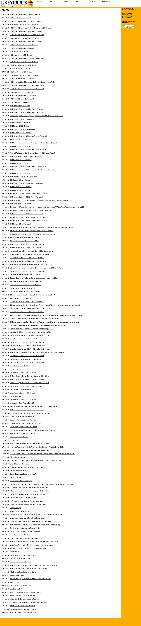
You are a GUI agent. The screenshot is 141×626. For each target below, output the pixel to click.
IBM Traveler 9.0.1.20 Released (20, 139)
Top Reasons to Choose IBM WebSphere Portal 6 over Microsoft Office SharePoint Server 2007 (42, 454)
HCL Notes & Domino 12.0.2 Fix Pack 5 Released (27, 35)
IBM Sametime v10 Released (20, 106)
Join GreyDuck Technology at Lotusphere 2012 (26, 281)
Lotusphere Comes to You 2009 (20, 389)
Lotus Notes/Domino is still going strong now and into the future (31, 545)
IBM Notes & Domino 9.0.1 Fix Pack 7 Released (26, 183)
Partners (65, 1)
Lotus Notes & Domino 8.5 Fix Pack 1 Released (26, 386)
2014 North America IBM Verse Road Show (24, 241)
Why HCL (52, 1)
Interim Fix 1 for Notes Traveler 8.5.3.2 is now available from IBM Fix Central (35, 268)
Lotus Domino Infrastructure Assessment (23, 427)
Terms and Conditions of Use (129, 21)
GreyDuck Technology (127, 8)
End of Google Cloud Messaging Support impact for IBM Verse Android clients (36, 116)
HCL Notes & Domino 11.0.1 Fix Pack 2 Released (27, 89)
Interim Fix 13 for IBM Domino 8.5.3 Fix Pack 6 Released (29, 193)
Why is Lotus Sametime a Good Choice (23, 572)
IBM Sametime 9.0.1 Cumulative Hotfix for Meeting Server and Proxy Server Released (39, 200)
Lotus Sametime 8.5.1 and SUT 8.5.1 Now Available (27, 345)
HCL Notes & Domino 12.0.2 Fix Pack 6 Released (27, 21)
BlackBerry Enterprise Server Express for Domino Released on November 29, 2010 (38, 325)
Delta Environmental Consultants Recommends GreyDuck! (30, 504)
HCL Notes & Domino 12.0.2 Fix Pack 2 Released (27, 58)
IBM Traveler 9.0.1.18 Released (20, 160)
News (77, 1)
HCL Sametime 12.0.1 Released (21, 72)
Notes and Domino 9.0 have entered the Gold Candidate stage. (31, 251)
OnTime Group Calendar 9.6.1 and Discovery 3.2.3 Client (29, 383)
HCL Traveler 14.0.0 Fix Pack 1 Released (24, 45)
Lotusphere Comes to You (19, 437)
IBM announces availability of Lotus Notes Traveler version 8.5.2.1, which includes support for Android (44, 322)
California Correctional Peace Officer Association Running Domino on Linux (35, 460)
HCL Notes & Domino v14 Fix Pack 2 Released (26, 41)
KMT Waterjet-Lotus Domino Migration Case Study (27, 501)
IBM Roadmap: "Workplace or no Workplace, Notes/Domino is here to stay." (35, 525)
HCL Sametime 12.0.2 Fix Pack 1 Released (25, 38)
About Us (39, 1)
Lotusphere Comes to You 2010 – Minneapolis (25, 359)
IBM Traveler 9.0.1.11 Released (20, 190)
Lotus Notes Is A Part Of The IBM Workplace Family (27, 494)
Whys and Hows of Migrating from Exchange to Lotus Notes (30, 443)
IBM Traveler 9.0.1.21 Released (20, 133)
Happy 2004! (14, 552)
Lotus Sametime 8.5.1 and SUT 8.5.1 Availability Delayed (29, 349)
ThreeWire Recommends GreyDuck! (22, 606)
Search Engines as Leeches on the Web (23, 474)
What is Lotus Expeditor (18, 457)
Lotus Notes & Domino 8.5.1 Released (23, 373)
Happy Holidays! (15, 440)
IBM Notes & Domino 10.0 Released (22, 129)
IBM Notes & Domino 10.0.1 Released (23, 119)
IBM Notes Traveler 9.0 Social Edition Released (26, 248)
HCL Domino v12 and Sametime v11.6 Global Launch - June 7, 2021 (33, 82)
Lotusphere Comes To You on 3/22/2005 (23, 497)
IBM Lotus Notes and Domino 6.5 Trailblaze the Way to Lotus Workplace (34, 565)
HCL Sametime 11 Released (19, 102)
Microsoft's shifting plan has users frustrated (25, 599)
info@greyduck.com (127, 14)
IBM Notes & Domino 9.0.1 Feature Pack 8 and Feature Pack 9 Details (34, 170)
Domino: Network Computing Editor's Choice (25, 528)
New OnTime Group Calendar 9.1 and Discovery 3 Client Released (33, 430)
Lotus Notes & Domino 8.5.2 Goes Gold (23, 339)
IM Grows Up (14, 582)
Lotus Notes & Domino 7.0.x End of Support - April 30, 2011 (30, 308)
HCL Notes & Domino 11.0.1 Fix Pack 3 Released (27, 85)
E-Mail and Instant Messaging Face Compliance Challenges (30, 521)
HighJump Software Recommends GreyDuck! (25, 612)
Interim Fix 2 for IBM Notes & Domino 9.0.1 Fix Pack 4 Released (31, 231)
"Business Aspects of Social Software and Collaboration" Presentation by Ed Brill (37, 447)
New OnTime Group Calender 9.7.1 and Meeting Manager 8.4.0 (31, 329)
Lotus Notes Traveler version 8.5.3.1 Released (25, 285)
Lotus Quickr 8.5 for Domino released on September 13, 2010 (31, 332)
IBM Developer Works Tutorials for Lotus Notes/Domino (28, 568)
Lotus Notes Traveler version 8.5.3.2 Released (25, 275)
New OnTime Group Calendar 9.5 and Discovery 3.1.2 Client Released (34, 406)
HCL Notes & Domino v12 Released (22, 79)
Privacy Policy (125, 22)
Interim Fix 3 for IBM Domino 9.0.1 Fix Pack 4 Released (29, 217)
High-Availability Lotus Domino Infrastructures (25, 423)
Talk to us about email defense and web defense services (29, 450)
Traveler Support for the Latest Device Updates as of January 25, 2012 (34, 278)
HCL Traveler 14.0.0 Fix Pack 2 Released (24, 24)
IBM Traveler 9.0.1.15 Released (20, 180)
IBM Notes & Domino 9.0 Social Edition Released (27, 244)
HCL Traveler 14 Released (19, 52)
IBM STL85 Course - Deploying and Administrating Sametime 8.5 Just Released (37, 352)
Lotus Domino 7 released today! (21, 481)
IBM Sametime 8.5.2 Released (20, 298)
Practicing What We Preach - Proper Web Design (26, 538)
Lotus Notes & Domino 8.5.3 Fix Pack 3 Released (27, 258)
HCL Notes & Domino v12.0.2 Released (23, 65)
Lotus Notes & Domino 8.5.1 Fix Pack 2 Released (27, 362)
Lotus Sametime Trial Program (20, 562)
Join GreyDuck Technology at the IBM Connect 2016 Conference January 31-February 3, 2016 (42, 227)
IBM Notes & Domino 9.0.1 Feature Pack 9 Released (28, 149)
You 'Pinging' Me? (16, 589)
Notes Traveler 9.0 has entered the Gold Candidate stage (29, 254)
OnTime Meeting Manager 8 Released (23, 416)
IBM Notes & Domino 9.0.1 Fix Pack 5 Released (26, 214)
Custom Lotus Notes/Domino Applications (24, 420)
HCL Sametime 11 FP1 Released (21, 92)
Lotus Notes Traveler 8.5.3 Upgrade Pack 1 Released (28, 261)
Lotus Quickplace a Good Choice (21, 585)
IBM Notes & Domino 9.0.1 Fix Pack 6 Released (26, 197)
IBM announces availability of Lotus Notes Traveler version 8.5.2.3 (32, 295)
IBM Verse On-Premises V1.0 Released (23, 177)
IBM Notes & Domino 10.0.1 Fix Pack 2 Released (26, 109)
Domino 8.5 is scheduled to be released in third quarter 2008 (30, 413)
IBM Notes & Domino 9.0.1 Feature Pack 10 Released (28, 136)
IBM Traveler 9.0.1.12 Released (20, 187)
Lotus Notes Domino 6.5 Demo (20, 535)
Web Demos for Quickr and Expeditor (22, 433)
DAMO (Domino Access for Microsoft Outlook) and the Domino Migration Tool (36, 514)
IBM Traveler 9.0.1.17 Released (20, 163)
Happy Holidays (15, 369)
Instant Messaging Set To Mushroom (22, 596)
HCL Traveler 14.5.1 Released (20, 18)
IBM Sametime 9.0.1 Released (20, 204)
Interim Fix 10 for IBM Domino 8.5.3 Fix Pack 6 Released (29, 220)
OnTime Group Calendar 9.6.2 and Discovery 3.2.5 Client (29, 376)
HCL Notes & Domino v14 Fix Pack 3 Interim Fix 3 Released (30, 28)
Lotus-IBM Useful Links (18, 470)
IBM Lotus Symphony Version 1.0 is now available (27, 410)
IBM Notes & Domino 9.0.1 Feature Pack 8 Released (28, 166)
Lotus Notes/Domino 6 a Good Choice (23, 555)
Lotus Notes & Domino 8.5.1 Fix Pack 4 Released (27, 342)
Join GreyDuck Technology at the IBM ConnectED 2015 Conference (33, 234)
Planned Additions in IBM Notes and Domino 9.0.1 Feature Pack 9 (32, 153)
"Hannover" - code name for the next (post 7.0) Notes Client (30, 491)
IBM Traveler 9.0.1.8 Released (20, 224)
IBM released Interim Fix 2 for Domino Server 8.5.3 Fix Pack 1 (31, 264)
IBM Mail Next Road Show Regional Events (25, 237)
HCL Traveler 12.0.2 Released (20, 68)
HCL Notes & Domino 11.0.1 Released (23, 95)
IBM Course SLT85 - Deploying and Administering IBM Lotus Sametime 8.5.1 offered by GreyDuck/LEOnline (46, 315)
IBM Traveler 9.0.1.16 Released (20, 173)
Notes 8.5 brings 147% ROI (19, 366)
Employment (92, 1)
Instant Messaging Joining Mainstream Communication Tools (30, 579)
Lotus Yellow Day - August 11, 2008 (22, 403)
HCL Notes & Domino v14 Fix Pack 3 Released (26, 31)
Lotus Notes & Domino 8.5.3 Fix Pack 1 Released (27, 271)
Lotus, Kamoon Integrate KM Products (23, 609)
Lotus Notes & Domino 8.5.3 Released (23, 288)
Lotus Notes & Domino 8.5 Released (22, 393)
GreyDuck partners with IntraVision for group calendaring (29, 487)
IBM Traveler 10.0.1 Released (20, 122)
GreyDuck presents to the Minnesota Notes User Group (28, 602)
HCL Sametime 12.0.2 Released (21, 55)
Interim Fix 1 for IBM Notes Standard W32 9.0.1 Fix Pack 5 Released (33, 210)
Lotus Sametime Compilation (20, 558)
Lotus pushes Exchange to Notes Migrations (25, 531)
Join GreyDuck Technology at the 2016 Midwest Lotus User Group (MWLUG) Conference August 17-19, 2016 (47, 207)
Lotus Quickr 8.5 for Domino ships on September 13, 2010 (29, 335)
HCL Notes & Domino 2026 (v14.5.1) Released (26, 14)
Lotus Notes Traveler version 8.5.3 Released (25, 291)
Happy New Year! (16, 396)
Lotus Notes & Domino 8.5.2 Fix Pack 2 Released (27, 312)
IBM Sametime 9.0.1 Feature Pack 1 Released (25, 156)
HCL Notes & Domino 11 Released (22, 99)
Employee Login (105, 1)
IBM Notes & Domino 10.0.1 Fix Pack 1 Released (26, 112)
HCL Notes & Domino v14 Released (22, 48)
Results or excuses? (17, 575)
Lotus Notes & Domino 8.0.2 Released (23, 400)
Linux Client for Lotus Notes (19, 464)
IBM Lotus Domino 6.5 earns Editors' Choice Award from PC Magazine (34, 541)
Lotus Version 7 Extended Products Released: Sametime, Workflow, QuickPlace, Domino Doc (41, 484)
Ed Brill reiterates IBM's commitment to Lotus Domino (28, 467)
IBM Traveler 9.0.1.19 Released (20, 146)
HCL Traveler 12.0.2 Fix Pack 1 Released (24, 62)
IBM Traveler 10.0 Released (19, 126)
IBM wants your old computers (20, 511)
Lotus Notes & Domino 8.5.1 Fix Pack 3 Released (27, 356)
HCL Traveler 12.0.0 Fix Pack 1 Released (24, 75)
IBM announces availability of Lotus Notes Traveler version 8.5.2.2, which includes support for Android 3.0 (45, 305)
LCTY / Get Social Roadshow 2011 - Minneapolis (26, 302)
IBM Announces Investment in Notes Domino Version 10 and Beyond (33, 143)
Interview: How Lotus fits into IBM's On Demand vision (28, 548)
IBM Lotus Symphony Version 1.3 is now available (27, 379)
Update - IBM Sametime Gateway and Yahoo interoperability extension (34, 318)
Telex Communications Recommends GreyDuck (26, 592)
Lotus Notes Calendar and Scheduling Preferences (27, 518)
